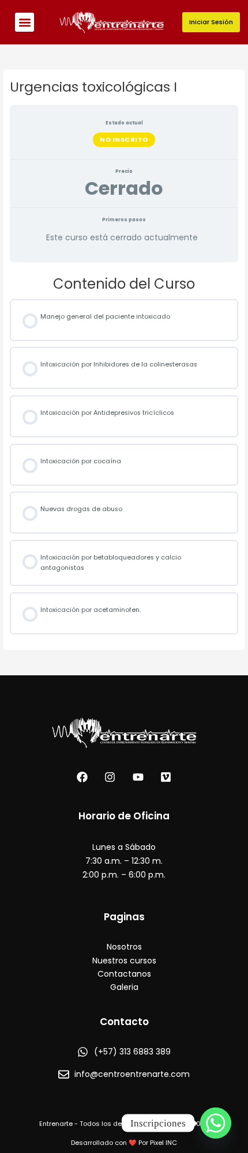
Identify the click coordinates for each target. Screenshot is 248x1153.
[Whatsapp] (215, 1123)
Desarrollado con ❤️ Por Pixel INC (124, 1142)
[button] (24, 22)
